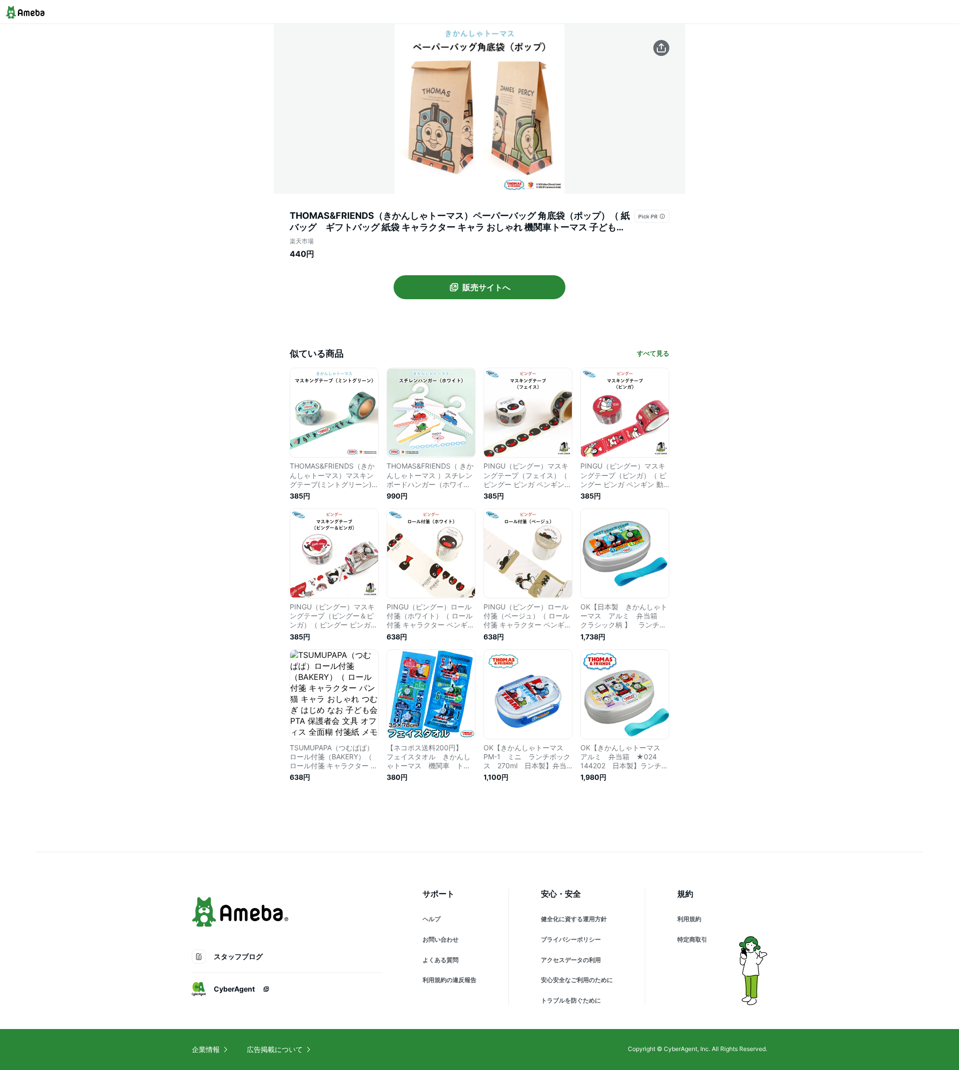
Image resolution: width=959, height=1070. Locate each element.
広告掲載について (275, 1049)
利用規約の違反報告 (450, 980)
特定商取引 (692, 939)
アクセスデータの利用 (571, 960)
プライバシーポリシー (571, 939)
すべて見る (653, 353)
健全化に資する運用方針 (574, 919)
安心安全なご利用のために (577, 980)
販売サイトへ (486, 287)
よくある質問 (441, 960)
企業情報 (206, 1049)
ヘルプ (432, 919)
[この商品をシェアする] (661, 48)
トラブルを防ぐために (571, 1000)
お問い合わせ (441, 939)
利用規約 (689, 919)
